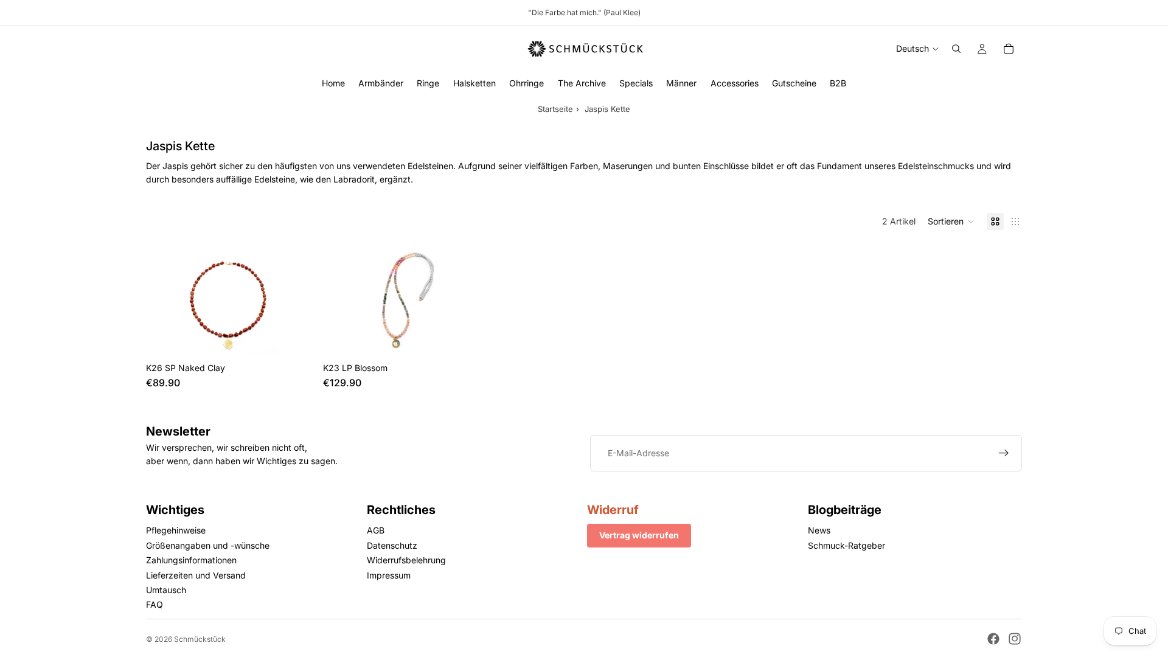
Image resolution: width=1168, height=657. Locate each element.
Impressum (389, 574)
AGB (375, 530)
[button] (951, 221)
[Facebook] (993, 638)
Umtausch (166, 590)
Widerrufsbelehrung (406, 560)
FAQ (154, 604)
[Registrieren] (1004, 453)
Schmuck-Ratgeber (846, 545)
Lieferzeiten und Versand (196, 574)
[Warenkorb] (1008, 48)
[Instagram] (1014, 638)
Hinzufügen (304, 337)
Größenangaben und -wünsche (207, 545)
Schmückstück (200, 639)
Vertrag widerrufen (639, 535)
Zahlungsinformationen (191, 560)
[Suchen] (956, 48)
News (819, 530)
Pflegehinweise (176, 530)
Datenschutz (392, 545)
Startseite (555, 109)
